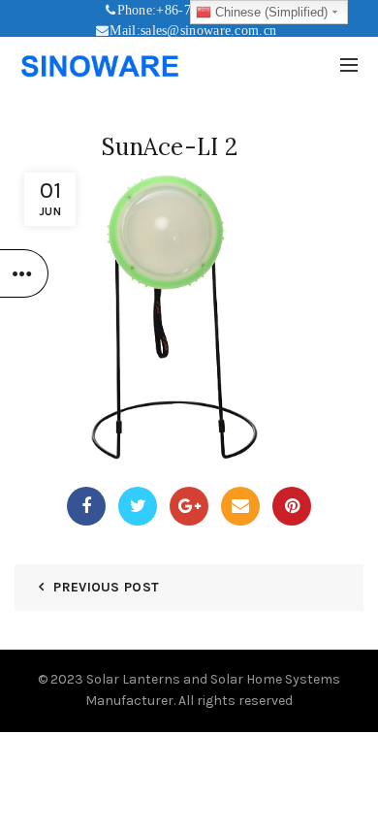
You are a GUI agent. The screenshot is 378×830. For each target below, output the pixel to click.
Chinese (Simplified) (269, 12)
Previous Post (106, 587)
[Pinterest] (291, 506)
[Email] (240, 506)
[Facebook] (86, 506)
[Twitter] (137, 506)
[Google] (189, 506)
